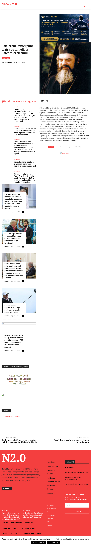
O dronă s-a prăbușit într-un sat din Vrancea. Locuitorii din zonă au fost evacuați (33, 515)
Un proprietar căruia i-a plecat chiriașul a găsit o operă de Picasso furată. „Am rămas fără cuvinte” (11, 516)
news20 (9, 62)
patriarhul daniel (74, 147)
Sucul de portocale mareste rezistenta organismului (71, 441)
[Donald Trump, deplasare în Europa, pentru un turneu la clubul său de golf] (7, 163)
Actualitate (6, 58)
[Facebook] (71, 100)
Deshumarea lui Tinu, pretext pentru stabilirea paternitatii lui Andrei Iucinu (20, 441)
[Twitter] (77, 100)
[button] (86, 6)
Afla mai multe (83, 539)
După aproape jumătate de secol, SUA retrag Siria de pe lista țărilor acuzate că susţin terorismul (25, 132)
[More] (87, 100)
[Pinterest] (82, 100)
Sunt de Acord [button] (53, 542)
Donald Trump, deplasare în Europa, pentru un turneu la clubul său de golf (25, 164)
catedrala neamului (61, 147)
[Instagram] (70, 518)
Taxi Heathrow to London (11, 416)
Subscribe (77, 511)
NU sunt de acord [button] (39, 542)
